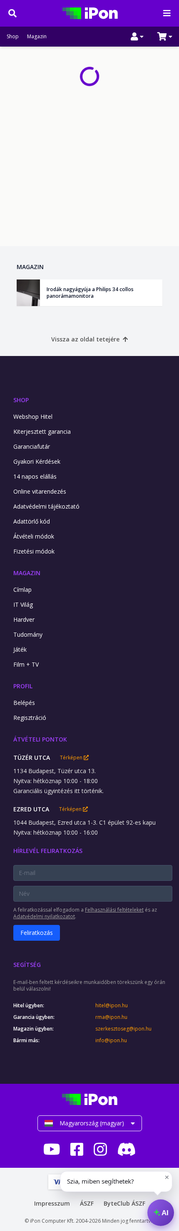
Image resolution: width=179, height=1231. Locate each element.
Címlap (22, 589)
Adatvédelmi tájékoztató (46, 506)
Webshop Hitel (32, 416)
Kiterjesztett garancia (42, 431)
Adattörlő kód (31, 521)
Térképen (72, 757)
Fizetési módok (34, 551)
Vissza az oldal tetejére (85, 339)
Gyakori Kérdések (36, 461)
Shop (13, 36)
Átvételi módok (33, 536)
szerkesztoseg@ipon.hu (123, 1029)
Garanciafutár (31, 446)
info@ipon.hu (111, 1040)
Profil (22, 686)
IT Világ (23, 604)
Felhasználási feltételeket (114, 909)
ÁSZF (87, 1203)
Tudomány (27, 634)
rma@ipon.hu (111, 1017)
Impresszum (52, 1203)
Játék (20, 649)
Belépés (24, 703)
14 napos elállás (35, 476)
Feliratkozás (36, 933)
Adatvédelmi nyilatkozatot (44, 916)
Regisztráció (29, 718)
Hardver (24, 619)
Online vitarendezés (39, 491)
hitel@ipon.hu (111, 1005)
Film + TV (26, 664)
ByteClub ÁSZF (124, 1203)
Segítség (27, 965)
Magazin (37, 36)
